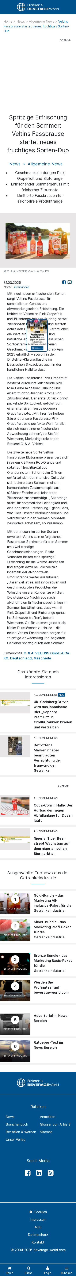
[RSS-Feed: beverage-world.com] (49, 1173)
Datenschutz (38, 1235)
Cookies (40, 1212)
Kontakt (38, 1242)
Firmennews (21, 287)
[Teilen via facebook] (64, 282)
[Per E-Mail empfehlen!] (69, 282)
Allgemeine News (42, 21)
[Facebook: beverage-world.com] (26, 1173)
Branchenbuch (17, 1124)
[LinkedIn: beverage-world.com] (38, 1173)
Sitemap (46, 1132)
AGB (38, 1227)
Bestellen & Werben (21, 1132)
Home (8, 21)
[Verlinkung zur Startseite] (38, 7)
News (21, 21)
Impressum (38, 1219)
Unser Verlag (15, 1139)
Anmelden (47, 1117)
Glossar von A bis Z (55, 1124)
